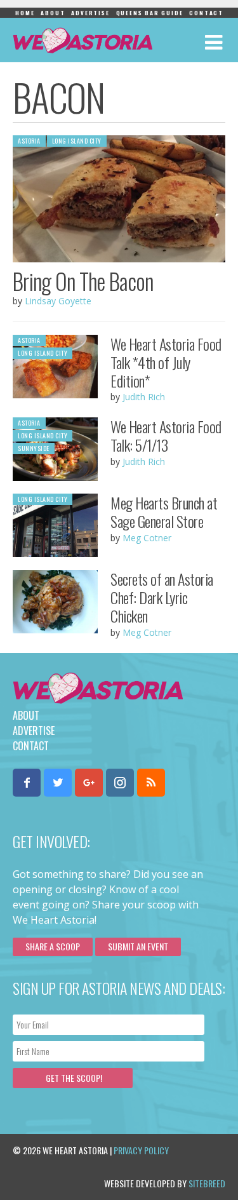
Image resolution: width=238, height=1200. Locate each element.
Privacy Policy (141, 1150)
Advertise (90, 12)
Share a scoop (52, 946)
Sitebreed (206, 1183)
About (53, 12)
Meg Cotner (146, 538)
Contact (206, 12)
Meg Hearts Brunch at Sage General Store (163, 511)
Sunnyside (34, 448)
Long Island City (77, 140)
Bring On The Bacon (83, 280)
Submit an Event (138, 946)
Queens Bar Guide (149, 12)
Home (24, 12)
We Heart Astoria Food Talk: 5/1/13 (165, 435)
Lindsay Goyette (58, 301)
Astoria (29, 140)
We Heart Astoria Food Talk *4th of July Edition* (165, 362)
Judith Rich (143, 397)
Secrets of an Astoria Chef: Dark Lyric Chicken (161, 597)
